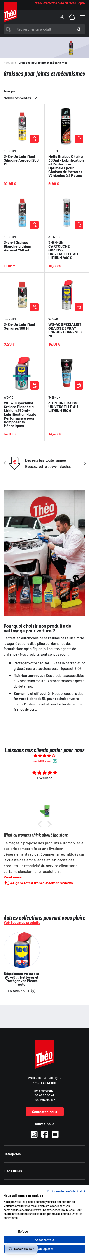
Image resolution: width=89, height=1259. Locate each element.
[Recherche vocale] (78, 29)
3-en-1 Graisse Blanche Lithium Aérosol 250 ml (17, 246)
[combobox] (44, 29)
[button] (72, 17)
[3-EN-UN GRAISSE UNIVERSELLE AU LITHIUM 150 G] (66, 373)
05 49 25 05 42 (44, 1095)
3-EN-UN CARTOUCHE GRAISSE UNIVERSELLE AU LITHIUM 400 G (63, 250)
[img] (44, 756)
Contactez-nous (44, 1111)
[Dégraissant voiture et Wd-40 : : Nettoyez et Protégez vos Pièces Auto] (22, 950)
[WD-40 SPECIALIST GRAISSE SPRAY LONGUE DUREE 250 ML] (66, 294)
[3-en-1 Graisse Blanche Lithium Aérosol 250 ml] (22, 212)
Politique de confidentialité (66, 1191)
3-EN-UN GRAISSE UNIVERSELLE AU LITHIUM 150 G (64, 406)
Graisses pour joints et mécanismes (43, 62)
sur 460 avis (41, 761)
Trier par (10, 91)
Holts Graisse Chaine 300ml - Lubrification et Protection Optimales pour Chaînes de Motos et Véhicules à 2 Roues (66, 166)
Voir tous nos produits (22, 922)
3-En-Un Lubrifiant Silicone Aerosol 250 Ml (21, 160)
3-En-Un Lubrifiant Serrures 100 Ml (19, 326)
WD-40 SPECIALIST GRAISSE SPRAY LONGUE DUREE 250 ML (65, 330)
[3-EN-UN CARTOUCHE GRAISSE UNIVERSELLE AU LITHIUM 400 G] (66, 212)
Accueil (9, 62)
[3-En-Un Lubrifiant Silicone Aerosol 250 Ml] (22, 126)
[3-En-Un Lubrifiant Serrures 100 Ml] (22, 294)
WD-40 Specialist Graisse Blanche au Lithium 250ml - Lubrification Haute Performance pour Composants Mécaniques (20, 414)
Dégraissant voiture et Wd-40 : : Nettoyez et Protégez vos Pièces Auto (21, 978)
